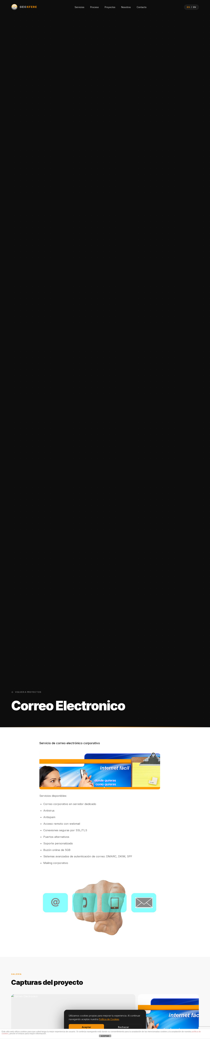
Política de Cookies (109, 1019)
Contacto (142, 7)
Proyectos (110, 7)
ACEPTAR (105, 1036)
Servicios (79, 7)
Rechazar (123, 1027)
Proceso (94, 7)
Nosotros (126, 7)
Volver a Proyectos (28, 692)
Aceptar (86, 1027)
